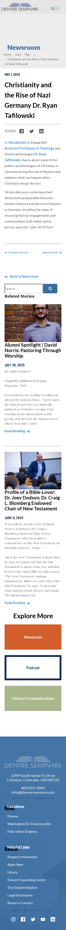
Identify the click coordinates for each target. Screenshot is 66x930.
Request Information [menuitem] (22, 857)
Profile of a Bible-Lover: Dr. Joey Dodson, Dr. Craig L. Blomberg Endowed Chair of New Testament (32, 500)
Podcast (33, 668)
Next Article (50, 252)
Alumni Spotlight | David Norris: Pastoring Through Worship (33, 350)
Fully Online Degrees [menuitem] (22, 831)
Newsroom (33, 637)
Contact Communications (33, 698)
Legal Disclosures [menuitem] (20, 895)
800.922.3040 (33, 788)
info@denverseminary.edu (33, 792)
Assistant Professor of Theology (29, 148)
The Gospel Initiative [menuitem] (22, 887)
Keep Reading (15, 431)
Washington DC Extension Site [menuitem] (29, 824)
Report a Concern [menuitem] (20, 903)
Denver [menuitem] (12, 816)
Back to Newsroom (23, 276)
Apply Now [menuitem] (15, 864)
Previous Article (18, 252)
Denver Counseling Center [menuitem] (26, 880)
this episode (17, 142)
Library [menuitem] (12, 872)
